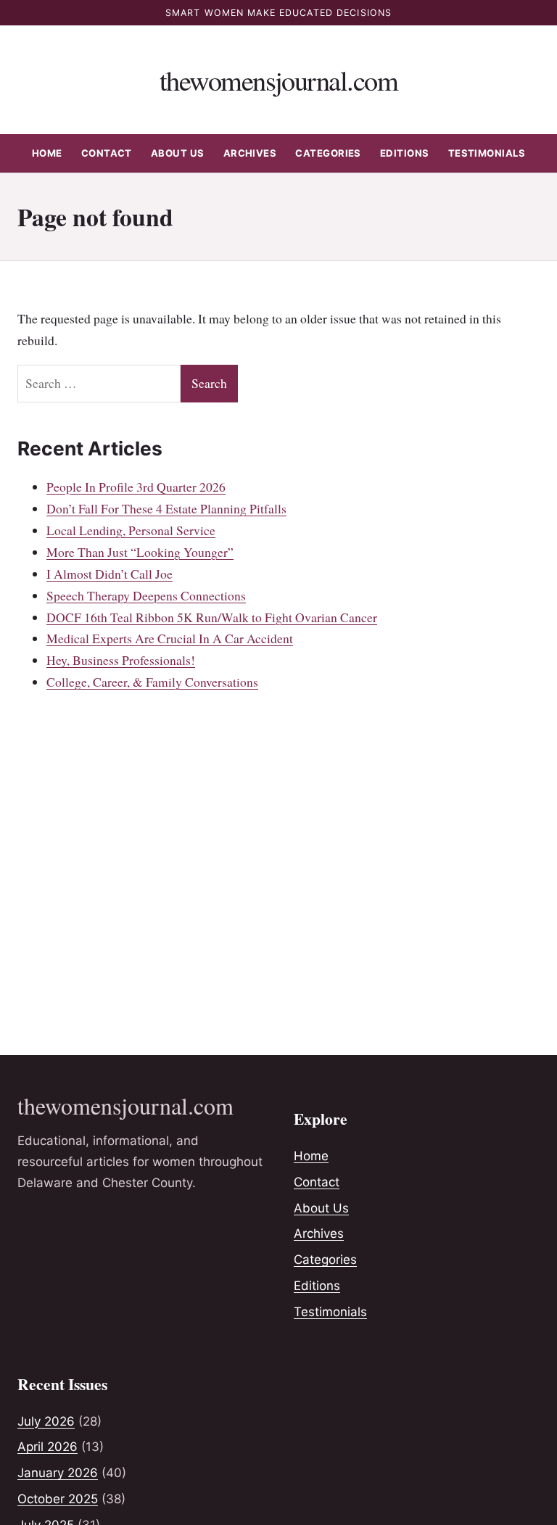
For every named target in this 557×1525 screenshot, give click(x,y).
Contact (106, 153)
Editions (404, 153)
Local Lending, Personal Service (130, 530)
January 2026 (57, 1473)
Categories (328, 153)
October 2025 (57, 1499)
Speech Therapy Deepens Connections (146, 595)
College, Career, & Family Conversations (152, 681)
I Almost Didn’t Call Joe (109, 573)
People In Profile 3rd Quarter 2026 (136, 486)
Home (47, 153)
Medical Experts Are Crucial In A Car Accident (169, 638)
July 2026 (46, 1421)
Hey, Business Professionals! (120, 660)
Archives (250, 153)
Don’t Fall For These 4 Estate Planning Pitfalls (166, 508)
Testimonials (487, 153)
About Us (178, 153)
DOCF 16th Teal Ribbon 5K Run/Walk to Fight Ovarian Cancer (211, 617)
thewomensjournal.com (278, 80)
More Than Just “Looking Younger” (140, 552)
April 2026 (47, 1446)
